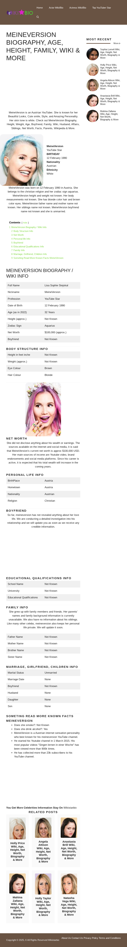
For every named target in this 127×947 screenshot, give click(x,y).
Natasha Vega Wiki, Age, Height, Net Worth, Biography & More (69, 906)
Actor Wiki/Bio (56, 7)
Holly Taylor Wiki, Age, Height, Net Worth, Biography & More (43, 907)
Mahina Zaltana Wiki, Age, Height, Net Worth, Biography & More (17, 907)
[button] (37, 17)
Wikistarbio (70, 807)
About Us (66, 938)
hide (25, 223)
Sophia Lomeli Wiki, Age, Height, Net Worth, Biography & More (110, 53)
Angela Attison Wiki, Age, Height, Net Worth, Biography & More (43, 851)
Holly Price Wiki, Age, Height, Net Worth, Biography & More (17, 851)
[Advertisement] (43, 89)
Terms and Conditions (110, 938)
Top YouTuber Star (101, 7)
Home (40, 7)
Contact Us (77, 938)
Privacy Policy (91, 938)
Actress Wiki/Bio (77, 7)
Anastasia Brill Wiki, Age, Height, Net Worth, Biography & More (69, 850)
